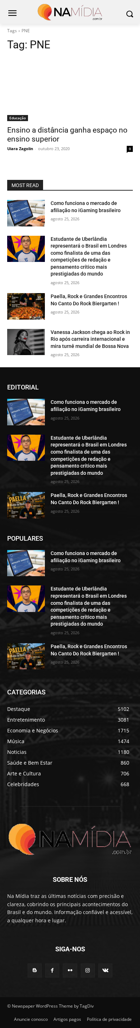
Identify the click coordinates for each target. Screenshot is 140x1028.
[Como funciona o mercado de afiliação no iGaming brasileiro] (26, 213)
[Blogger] (35, 970)
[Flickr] (70, 970)
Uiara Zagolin (20, 148)
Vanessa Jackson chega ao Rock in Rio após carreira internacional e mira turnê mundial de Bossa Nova (90, 339)
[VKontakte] (105, 970)
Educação (17, 117)
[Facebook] (52, 970)
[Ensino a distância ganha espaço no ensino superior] (70, 89)
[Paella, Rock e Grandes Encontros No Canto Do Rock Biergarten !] (26, 306)
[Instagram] (88, 970)
